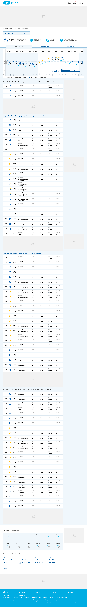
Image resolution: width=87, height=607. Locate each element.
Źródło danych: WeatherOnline (62, 597)
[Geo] (28, 33)
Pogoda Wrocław (6, 595)
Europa (28, 2)
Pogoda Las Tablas (37, 559)
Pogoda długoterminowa (45, 46)
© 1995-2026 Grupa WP (7, 597)
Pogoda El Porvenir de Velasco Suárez (24, 563)
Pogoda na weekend (71, 46)
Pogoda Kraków (22, 592)
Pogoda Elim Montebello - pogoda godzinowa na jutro (19, 116)
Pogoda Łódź (54, 592)
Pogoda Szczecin (55, 593)
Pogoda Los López (52, 557)
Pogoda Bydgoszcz (22, 591)
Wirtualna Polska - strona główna (6, 3)
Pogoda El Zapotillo (22, 557)
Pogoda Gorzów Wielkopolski (57, 591)
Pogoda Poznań (22, 593)
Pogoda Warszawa (71, 593)
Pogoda (15, 3)
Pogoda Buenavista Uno (38, 562)
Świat (33, 2)
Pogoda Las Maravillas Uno (8, 559)
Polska (23, 2)
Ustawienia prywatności (36, 597)
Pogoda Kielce (5, 592)
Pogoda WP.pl (5, 28)
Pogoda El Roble (52, 559)
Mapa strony (52, 597)
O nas (21, 597)
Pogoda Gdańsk (38, 591)
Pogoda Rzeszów (39, 593)
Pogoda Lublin (38, 592)
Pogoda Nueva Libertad (23, 559)
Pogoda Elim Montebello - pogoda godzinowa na (18, 253)
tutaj (27, 604)
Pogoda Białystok (6, 591)
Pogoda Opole (5, 593)
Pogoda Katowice (71, 591)
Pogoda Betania (6, 562)
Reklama (16, 597)
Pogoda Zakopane (22, 595)
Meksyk (11, 28)
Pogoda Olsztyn (70, 592)
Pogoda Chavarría (37, 557)
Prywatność (27, 597)
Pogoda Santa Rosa (6, 557)
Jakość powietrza (41, 2)
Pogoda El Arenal (52, 562)
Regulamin (45, 597)
